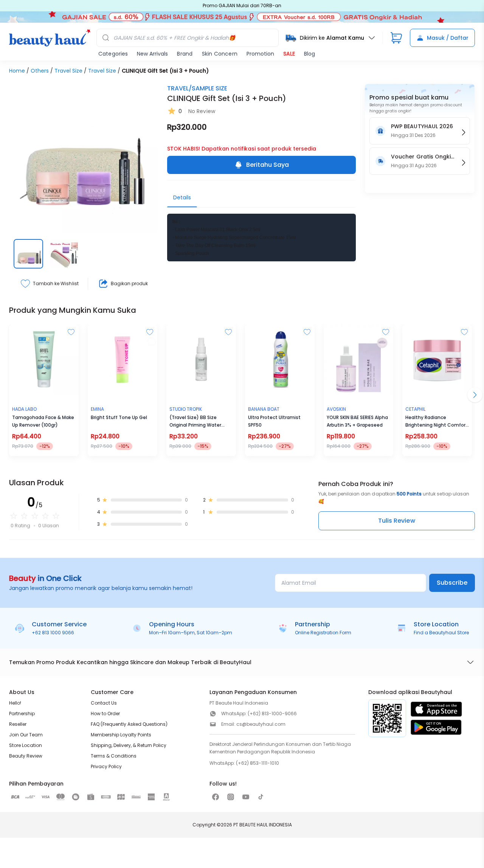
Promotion (260, 53)
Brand (184, 53)
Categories (113, 53)
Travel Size (68, 71)
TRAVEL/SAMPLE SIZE (197, 88)
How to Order (105, 713)
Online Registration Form (323, 632)
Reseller (17, 724)
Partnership (22, 713)
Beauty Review (25, 756)
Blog (309, 53)
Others (40, 71)
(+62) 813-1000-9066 (272, 713)
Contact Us (104, 703)
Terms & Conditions (114, 756)
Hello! (15, 703)
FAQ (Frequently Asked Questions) (129, 724)
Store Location (25, 745)
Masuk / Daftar (447, 38)
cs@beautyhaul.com (260, 724)
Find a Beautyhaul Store (441, 632)
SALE (289, 53)
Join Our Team (26, 734)
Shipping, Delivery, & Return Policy (128, 745)
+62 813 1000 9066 (53, 632)
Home (17, 71)
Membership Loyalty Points (121, 734)
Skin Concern (219, 53)
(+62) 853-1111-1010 (257, 763)
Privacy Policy (106, 766)
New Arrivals (152, 53)
